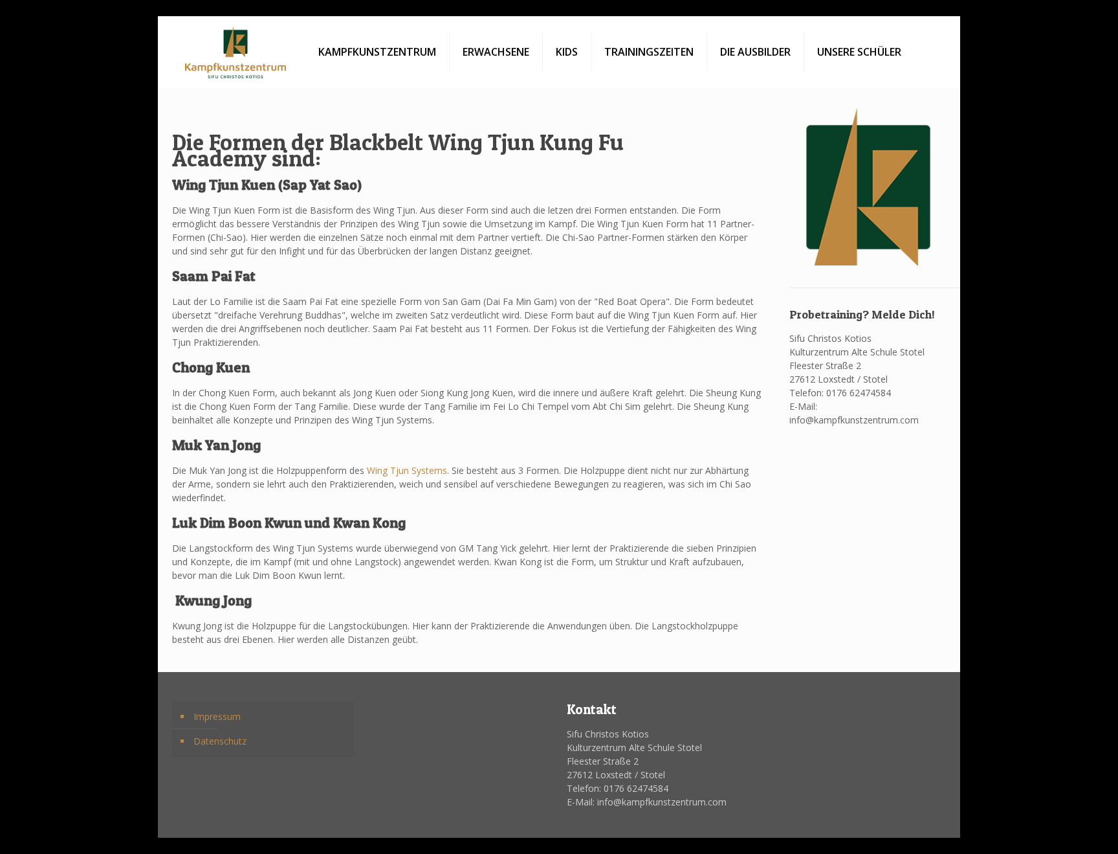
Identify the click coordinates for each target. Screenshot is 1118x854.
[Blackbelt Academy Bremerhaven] (235, 51)
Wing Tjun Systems (407, 470)
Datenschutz (220, 741)
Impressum (217, 716)
